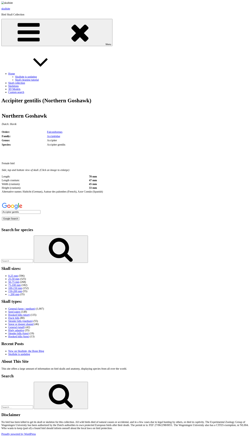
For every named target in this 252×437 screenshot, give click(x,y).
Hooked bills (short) (19, 314)
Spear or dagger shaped (21, 324)
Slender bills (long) (18, 333)
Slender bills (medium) (20, 321)
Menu (108, 44)
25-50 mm (13, 278)
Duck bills (13, 317)
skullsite (5, 8)
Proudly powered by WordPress (18, 434)
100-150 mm (15, 288)
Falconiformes (54, 131)
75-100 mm (14, 285)
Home (11, 73)
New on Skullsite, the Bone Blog (26, 351)
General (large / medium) (21, 308)
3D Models (14, 89)
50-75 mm (13, 281)
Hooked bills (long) (18, 336)
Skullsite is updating (26, 76)
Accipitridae (53, 136)
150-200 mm (15, 291)
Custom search (16, 92)
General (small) (16, 327)
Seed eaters (14, 311)
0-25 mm (13, 275)
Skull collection (16, 82)
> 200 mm (13, 294)
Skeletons (13, 86)
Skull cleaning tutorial (27, 79)
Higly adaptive (16, 330)
